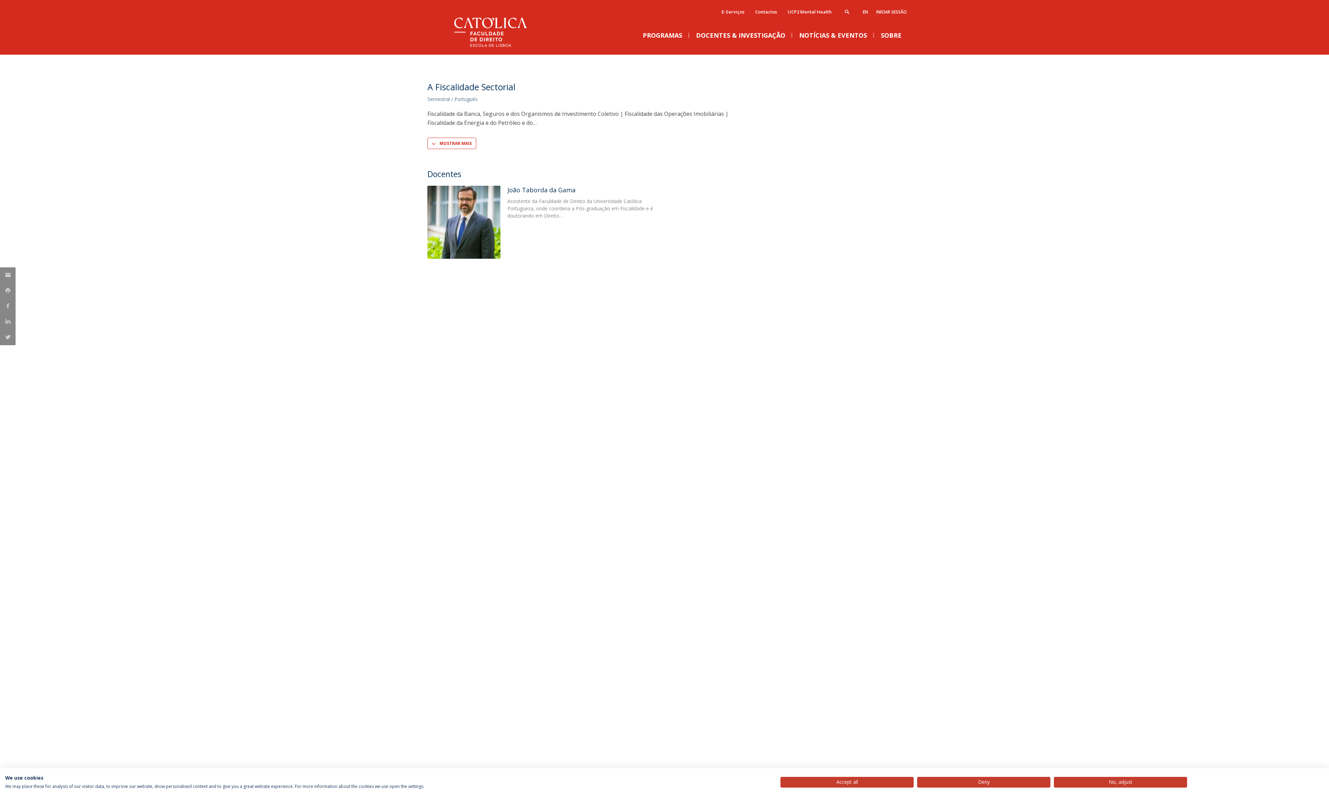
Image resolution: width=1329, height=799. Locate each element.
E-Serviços (733, 12)
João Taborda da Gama (541, 190)
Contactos (766, 12)
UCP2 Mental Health (810, 12)
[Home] (496, 47)
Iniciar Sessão (891, 12)
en (865, 12)
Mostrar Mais (456, 143)
